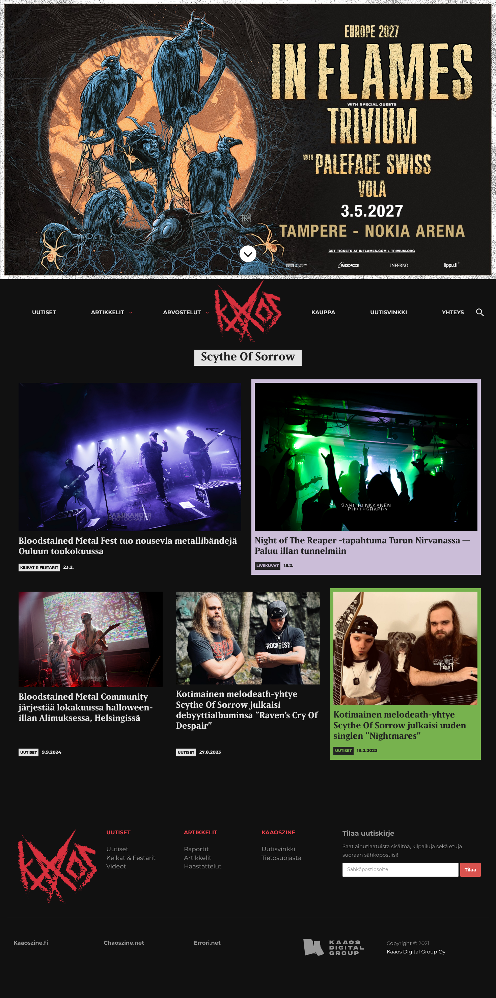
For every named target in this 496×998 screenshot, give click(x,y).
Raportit (196, 849)
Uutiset (117, 849)
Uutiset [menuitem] (44, 312)
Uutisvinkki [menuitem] (388, 312)
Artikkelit (198, 858)
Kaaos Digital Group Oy (416, 951)
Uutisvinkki (278, 849)
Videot (116, 866)
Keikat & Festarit (131, 858)
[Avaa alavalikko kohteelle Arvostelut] (207, 312)
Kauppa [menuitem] (323, 312)
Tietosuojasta (281, 858)
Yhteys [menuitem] (453, 312)
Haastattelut (203, 866)
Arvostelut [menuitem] (182, 312)
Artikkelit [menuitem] (107, 312)
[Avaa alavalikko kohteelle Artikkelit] (130, 312)
